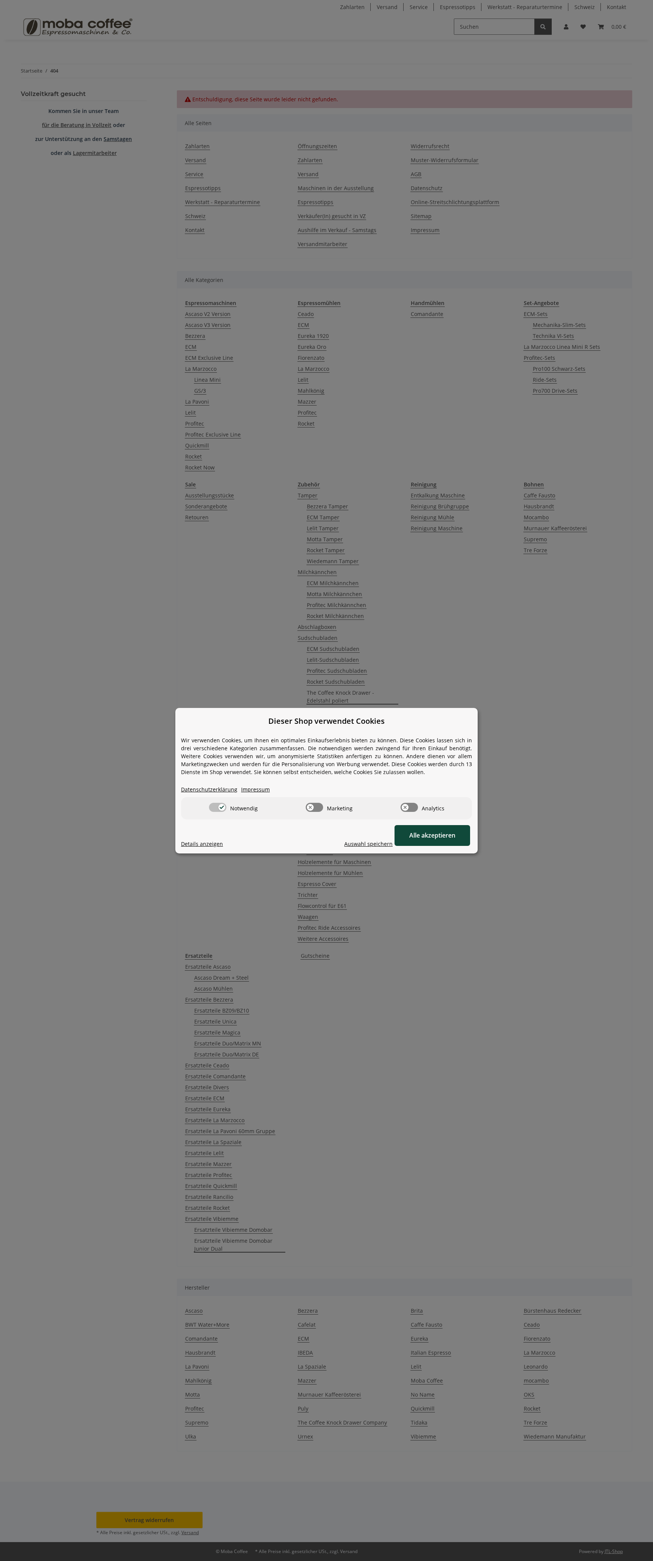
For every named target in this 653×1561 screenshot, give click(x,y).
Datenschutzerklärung (209, 789)
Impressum (255, 789)
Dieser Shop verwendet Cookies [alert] (326, 721)
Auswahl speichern (368, 843)
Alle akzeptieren (432, 835)
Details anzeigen (202, 843)
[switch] (217, 807)
